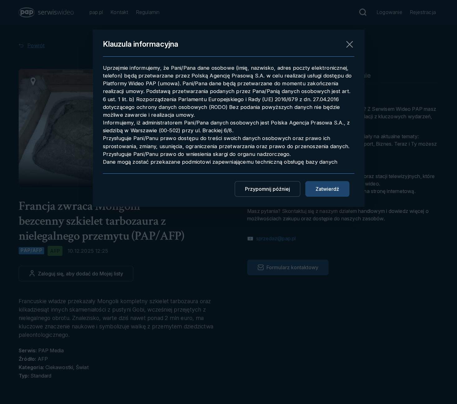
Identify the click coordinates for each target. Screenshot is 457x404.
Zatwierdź (327, 189)
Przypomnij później (267, 189)
